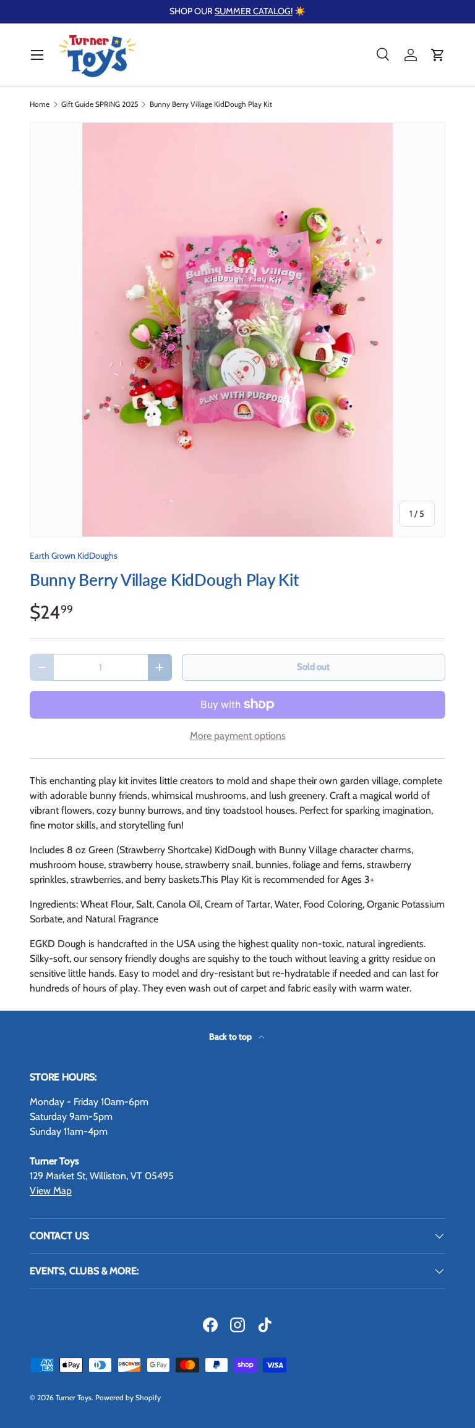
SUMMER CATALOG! (254, 11)
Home (39, 104)
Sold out (313, 666)
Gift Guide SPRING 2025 (99, 104)
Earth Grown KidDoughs (74, 555)
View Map (51, 1190)
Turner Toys (74, 1397)
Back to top (231, 1036)
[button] (437, 55)
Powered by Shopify (128, 1397)
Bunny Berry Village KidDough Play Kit (211, 104)
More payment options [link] (238, 735)
